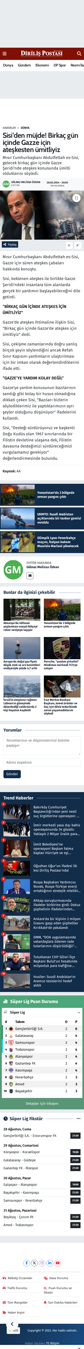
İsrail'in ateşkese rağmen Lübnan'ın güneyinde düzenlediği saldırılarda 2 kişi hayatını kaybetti (20, 705)
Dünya (8, 65)
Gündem (24, 65)
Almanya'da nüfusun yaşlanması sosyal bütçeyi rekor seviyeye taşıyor (20, 626)
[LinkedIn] (49, 1263)
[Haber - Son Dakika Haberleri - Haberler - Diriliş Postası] (42, 53)
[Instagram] (42, 1263)
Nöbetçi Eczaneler (20, 1278)
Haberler (9, 128)
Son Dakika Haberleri (62, 1302)
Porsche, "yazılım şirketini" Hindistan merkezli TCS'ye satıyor (61, 665)
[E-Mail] (30, 575)
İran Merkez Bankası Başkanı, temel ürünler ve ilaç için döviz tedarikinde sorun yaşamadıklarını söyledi (60, 706)
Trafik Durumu (17, 1288)
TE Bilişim (52, 1343)
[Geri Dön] (12, 1324)
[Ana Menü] (5, 54)
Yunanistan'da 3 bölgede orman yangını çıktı (59, 624)
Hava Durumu (58, 1278)
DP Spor (60, 65)
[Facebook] (26, 1263)
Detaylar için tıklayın (42, 1103)
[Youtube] (57, 1263)
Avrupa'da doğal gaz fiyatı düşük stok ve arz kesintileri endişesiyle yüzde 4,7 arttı (21, 665)
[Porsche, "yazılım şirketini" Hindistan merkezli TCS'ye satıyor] (62, 648)
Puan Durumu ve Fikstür (58, 1290)
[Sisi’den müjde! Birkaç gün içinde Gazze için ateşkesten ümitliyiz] (42, 215)
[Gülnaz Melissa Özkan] (13, 570)
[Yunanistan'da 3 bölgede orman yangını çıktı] (62, 609)
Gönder (12, 774)
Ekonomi (42, 65)
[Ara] (79, 53)
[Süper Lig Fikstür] (79, 1119)
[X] (34, 1263)
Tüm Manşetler (17, 1302)
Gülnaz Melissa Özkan (43, 567)
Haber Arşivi (16, 1312)
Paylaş (12, 244)
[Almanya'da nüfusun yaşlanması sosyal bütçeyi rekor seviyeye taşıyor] (21, 609)
